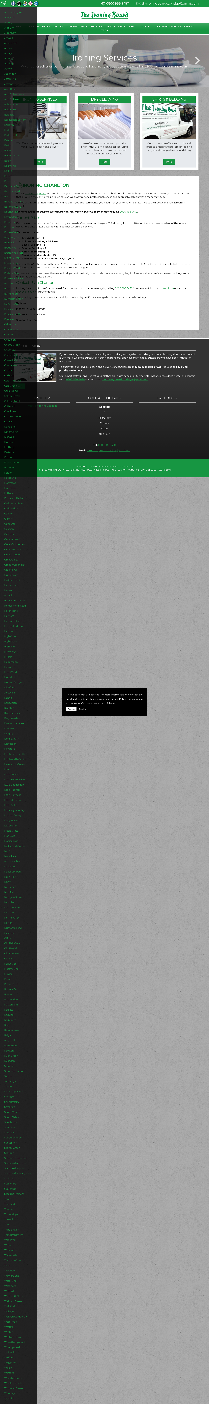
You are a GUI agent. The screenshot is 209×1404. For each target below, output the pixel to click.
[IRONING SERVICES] (40, 138)
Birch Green (11, 196)
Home (40, 470)
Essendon (9, 467)
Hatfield (9, 595)
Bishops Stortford (14, 201)
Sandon (8, 1076)
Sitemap (167, 470)
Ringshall (9, 1040)
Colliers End (11, 391)
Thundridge (11, 1214)
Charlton (9, 334)
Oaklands (9, 933)
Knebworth (10, 728)
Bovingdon (10, 217)
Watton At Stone (13, 1296)
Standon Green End (15, 1158)
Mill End (9, 851)
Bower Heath (11, 222)
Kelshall (8, 697)
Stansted (9, 1178)
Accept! (71, 709)
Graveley (9, 534)
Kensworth (10, 703)
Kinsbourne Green (14, 723)
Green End (10, 570)
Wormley (9, 1393)
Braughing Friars (13, 252)
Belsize (8, 176)
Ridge (7, 1035)
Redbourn (10, 1020)
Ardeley (8, 58)
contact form (166, 288)
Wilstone (9, 1373)
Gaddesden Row (13, 503)
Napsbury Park (12, 871)
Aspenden (10, 73)
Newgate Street (13, 897)
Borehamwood (12, 206)
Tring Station (11, 1229)
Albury (8, 22)
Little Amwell (11, 774)
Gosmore (9, 529)
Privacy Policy (118, 699)
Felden (8, 472)
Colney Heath (12, 396)
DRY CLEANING (104, 99)
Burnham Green (13, 299)
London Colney (13, 815)
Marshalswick (11, 841)
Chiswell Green (12, 360)
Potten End (11, 984)
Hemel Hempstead (15, 605)
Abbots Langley (13, 12)
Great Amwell (12, 539)
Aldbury (9, 27)
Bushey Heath (12, 314)
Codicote (9, 375)
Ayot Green (10, 89)
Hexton (8, 631)
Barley (8, 130)
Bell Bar (8, 171)
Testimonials (115, 26)
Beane (8, 160)
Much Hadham (12, 861)
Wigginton (10, 1362)
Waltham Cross (12, 1260)
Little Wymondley (14, 810)
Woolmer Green (13, 1388)
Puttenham (11, 1004)
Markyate (9, 836)
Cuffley (8, 421)
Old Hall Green (12, 943)
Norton (8, 923)
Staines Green (12, 1148)
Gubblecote (11, 575)
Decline (82, 709)
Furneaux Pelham (14, 498)
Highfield (9, 646)
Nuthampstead (13, 928)
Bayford (8, 150)
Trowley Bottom (13, 1235)
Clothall (8, 370)
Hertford (9, 616)
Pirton (7, 979)
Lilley (7, 769)
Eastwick (9, 452)
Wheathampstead (14, 1342)
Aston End (10, 79)
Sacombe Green (13, 1071)
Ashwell (8, 68)
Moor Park (10, 856)
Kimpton (9, 708)
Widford (9, 1357)
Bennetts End (12, 186)
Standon (9, 1153)
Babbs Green (11, 104)
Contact (147, 26)
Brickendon (11, 263)
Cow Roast (10, 411)
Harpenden (10, 585)
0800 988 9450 (117, 3)
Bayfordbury (11, 155)
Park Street (10, 963)
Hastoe (8, 590)
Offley (7, 938)
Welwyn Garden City (16, 1316)
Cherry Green (12, 345)
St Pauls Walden (13, 1137)
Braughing (10, 247)
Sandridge (10, 1081)
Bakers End (10, 109)
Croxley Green (12, 416)
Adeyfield (9, 17)
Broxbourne (11, 283)
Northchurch (11, 917)
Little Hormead (12, 795)
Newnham (10, 902)
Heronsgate (11, 611)
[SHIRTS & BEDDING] (169, 138)
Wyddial (9, 1398)
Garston (8, 513)
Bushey (8, 309)
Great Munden (12, 554)
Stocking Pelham (14, 1194)
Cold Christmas (12, 380)
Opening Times (77, 26)
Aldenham (10, 33)
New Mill (9, 892)
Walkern (9, 1245)
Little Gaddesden (14, 784)
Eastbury (9, 447)
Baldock (9, 114)
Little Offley (11, 805)
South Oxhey (11, 1117)
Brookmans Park (13, 278)
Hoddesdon (11, 662)
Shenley (9, 1096)
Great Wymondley (14, 564)
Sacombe (9, 1066)
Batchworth (11, 140)
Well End (9, 1306)
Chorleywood (12, 365)
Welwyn (9, 1311)
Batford (8, 145)
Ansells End (10, 43)
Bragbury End (12, 237)
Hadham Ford (12, 580)
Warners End (11, 1275)
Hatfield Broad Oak (15, 600)
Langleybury (11, 738)
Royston (9, 1050)
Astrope (8, 84)
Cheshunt (10, 350)
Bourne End (11, 212)
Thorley (8, 1209)
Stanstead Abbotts (14, 1163)
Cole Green (10, 385)
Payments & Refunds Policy (176, 26)
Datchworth (11, 431)
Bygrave (9, 319)
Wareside (9, 1270)
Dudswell (9, 442)
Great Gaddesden (14, 544)
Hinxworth (10, 651)
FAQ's (132, 26)
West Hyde (10, 1321)
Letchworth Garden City (18, 759)
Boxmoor (9, 227)
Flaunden (9, 488)
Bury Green (11, 304)
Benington (10, 181)
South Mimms (12, 1112)
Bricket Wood (12, 268)
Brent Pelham (12, 258)
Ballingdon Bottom (15, 119)
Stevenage (10, 1188)
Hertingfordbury (13, 626)
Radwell (9, 1015)
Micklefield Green (14, 846)
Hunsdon (9, 677)
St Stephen (10, 1142)
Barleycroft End (13, 135)
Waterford (10, 1286)
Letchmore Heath (14, 754)
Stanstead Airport (14, 1168)
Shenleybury (11, 1102)
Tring (7, 1224)
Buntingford (11, 293)
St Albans (9, 1127)
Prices (58, 26)
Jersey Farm (11, 692)
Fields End (10, 478)
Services (49, 470)
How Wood (10, 672)
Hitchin (8, 657)
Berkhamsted (12, 191)
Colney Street (12, 401)
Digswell (9, 437)
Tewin (7, 1199)
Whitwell (9, 1352)
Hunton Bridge (13, 682)
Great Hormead (13, 549)
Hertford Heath (13, 621)
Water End (10, 1281)
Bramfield (9, 242)
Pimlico (8, 974)
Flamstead (10, 483)
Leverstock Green (14, 764)
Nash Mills (9, 876)
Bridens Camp (12, 273)
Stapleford (10, 1183)
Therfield (9, 1204)
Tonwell (9, 1219)
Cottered (9, 406)
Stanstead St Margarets (17, 1173)
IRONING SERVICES (40, 99)
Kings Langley (12, 713)
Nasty (7, 882)
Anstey (8, 48)
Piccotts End (11, 969)
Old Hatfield (11, 948)
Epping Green (12, 462)
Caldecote (10, 324)
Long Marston (12, 820)
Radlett (8, 1009)
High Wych (10, 641)
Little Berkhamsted (15, 779)
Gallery (96, 26)
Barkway (9, 125)
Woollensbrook (13, 1383)
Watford (9, 1291)
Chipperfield (11, 355)
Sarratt (8, 1086)
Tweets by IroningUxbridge (41, 405)
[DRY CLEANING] (104, 138)
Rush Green (11, 1055)
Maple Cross (11, 830)
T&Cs (104, 30)
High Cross (10, 636)
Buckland (9, 288)
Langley (8, 733)
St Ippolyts (10, 1132)
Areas (46, 26)
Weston (8, 1332)
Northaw (9, 912)
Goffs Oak (9, 524)
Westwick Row (12, 1337)
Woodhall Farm (13, 1378)
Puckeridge (11, 999)
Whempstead (12, 1347)
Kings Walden (12, 718)
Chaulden (10, 339)
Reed (7, 1025)
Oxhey (8, 958)
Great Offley (11, 559)
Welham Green (13, 1301)
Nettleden (10, 887)
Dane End (10, 426)
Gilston (8, 518)
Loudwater (10, 825)
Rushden (9, 1061)
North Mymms (12, 907)
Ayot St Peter (12, 99)
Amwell (8, 38)
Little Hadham (12, 790)
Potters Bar (10, 989)
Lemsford (9, 749)
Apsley (8, 53)
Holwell (8, 667)
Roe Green (10, 1045)
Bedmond (10, 166)
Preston (8, 994)
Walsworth (10, 1255)
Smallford (9, 1107)
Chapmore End (13, 329)
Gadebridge (11, 508)
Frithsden (9, 493)
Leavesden (10, 743)
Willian (8, 1367)
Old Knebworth (13, 953)
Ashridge (9, 63)
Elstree (8, 457)
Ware (7, 1265)
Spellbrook (10, 1122)
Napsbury (9, 866)
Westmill (9, 1327)
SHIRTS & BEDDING (169, 99)
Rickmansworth (13, 1030)
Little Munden (12, 800)
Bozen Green (11, 232)
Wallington (10, 1250)
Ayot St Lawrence (14, 94)
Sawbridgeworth (13, 1091)
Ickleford (9, 687)
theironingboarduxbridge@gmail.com (170, 3)
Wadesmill (10, 1240)
